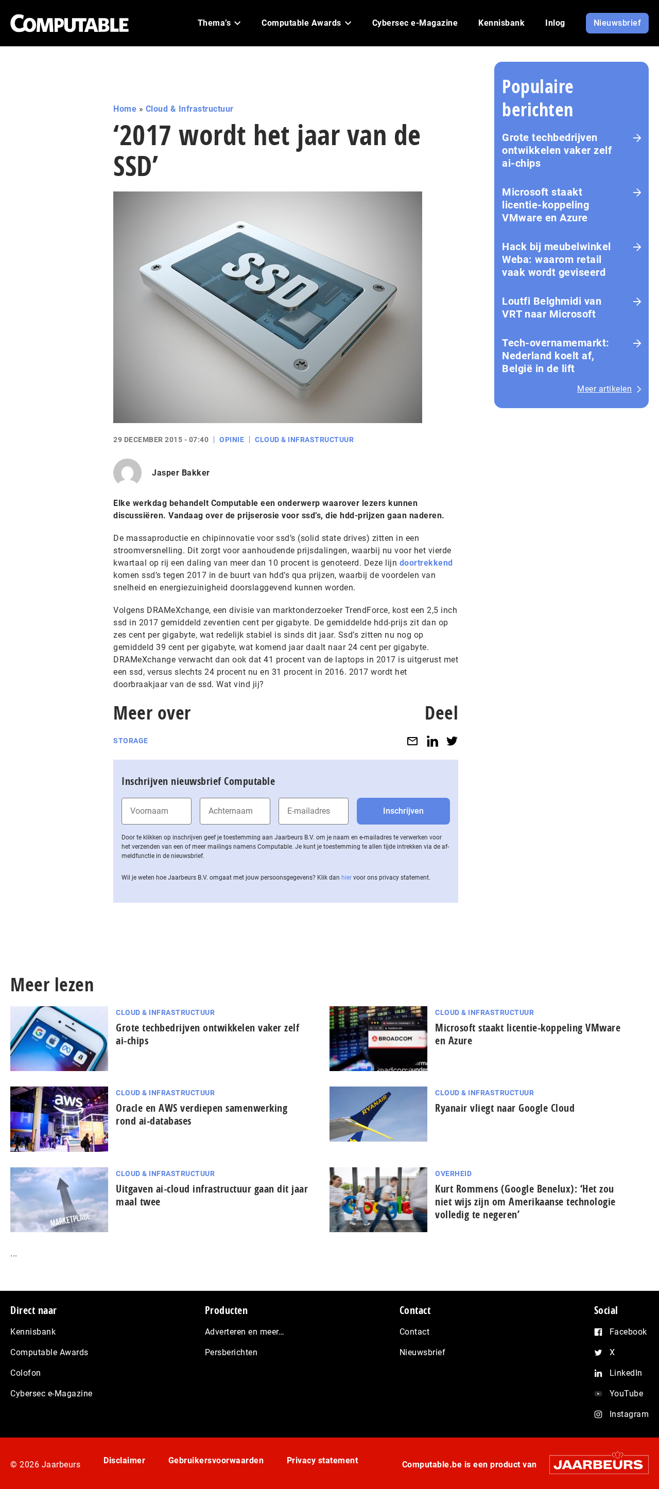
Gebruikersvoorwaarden (216, 1460)
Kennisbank (33, 1332)
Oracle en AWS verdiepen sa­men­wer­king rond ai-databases (201, 1114)
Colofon (25, 1373)
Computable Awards (49, 1352)
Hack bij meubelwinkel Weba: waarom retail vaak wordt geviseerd (556, 259)
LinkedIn (626, 1373)
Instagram (629, 1414)
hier (346, 877)
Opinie (231, 439)
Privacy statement (322, 1460)
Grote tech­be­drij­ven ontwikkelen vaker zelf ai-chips (207, 1034)
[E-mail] (412, 740)
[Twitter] (452, 740)
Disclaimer (124, 1460)
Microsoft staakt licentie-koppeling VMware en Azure (545, 205)
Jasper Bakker (181, 473)
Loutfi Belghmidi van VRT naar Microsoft (551, 307)
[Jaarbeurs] (594, 1464)
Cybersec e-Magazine (51, 1393)
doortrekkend (426, 563)
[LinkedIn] (432, 740)
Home (124, 109)
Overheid (453, 1173)
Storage (130, 741)
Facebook (628, 1332)
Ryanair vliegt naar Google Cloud (505, 1108)
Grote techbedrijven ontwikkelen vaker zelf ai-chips (557, 150)
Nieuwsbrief (423, 1352)
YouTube (627, 1393)
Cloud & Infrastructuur (190, 109)
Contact (415, 1332)
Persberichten (231, 1352)
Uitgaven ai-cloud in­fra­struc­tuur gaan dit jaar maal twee (212, 1195)
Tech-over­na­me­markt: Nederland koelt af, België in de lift (556, 356)
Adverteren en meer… (245, 1332)
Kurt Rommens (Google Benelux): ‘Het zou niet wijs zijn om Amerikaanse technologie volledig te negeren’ (525, 1201)
